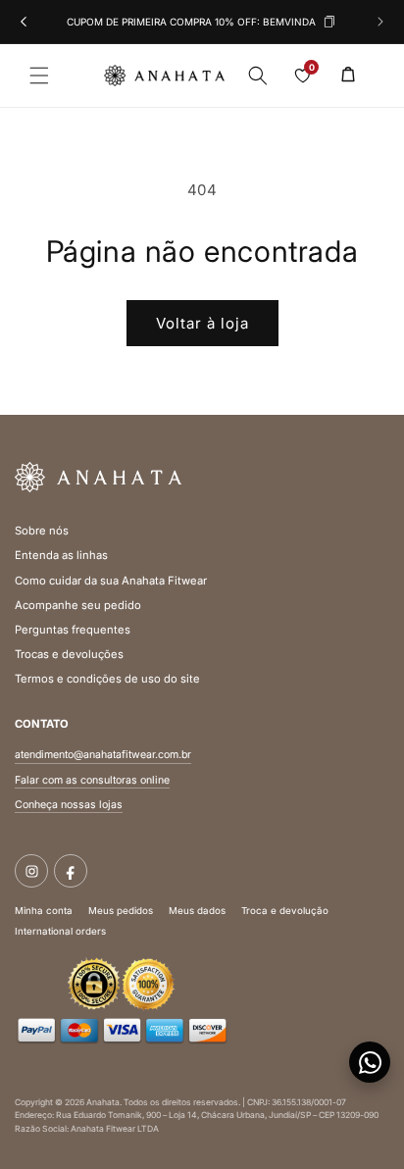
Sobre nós (42, 530)
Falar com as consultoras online (92, 780)
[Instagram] (31, 871)
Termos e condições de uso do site (107, 679)
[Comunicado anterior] (23, 21)
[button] (39, 75)
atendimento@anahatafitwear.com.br (103, 754)
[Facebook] (70, 871)
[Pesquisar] (258, 75)
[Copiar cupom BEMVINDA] (330, 22)
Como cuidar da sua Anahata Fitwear (111, 580)
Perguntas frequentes (72, 629)
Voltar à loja (202, 323)
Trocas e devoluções (69, 654)
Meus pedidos (120, 910)
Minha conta (44, 910)
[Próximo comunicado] (380, 21)
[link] (348, 73)
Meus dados (197, 910)
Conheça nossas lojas (69, 804)
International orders (60, 931)
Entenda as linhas (61, 555)
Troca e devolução (284, 910)
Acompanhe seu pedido (78, 605)
